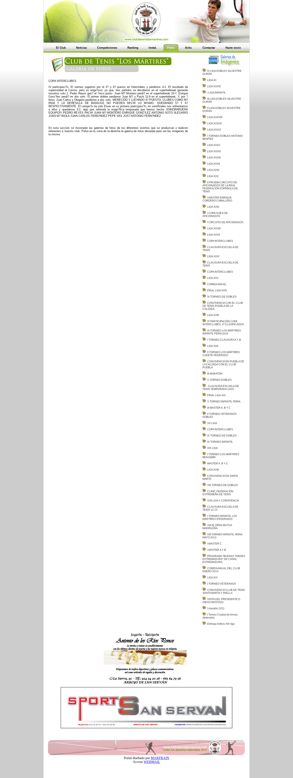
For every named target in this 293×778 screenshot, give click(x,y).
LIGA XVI (212, 577)
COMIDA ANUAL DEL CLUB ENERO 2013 (221, 570)
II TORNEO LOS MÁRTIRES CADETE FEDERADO (221, 354)
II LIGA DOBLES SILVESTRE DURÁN (221, 110)
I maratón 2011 (216, 608)
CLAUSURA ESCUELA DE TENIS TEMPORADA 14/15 (220, 388)
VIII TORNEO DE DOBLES (222, 485)
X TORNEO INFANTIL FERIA (223, 401)
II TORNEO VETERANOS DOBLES (219, 415)
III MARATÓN (214, 373)
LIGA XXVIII (214, 228)
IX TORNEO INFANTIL (220, 441)
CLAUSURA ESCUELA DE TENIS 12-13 (220, 508)
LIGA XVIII (213, 469)
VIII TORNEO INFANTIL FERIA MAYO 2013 (222, 536)
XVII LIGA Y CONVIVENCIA (223, 500)
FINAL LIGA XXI (216, 395)
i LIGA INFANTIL (216, 92)
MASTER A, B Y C (217, 463)
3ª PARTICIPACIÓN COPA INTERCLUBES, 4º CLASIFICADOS (223, 323)
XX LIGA (212, 423)
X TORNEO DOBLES (219, 379)
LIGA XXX (213, 176)
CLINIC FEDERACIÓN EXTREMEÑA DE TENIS (217, 493)
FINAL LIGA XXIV (217, 290)
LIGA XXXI (213, 170)
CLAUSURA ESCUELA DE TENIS (220, 249)
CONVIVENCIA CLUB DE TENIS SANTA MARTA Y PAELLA (223, 591)
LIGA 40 (211, 80)
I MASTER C (214, 543)
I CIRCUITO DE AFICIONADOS (225, 222)
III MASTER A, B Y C (219, 407)
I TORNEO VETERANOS (221, 583)
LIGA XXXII (213, 163)
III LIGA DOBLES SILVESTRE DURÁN (221, 100)
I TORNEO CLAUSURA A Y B (224, 339)
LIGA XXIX (213, 206)
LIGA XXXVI (214, 129)
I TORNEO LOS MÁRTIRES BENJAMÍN (220, 456)
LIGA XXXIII (214, 157)
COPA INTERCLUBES (220, 240)
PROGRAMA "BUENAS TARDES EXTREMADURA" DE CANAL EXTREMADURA (223, 559)
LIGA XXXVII (214, 123)
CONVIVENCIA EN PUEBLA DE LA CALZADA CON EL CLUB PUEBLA (223, 364)
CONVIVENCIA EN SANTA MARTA (220, 477)
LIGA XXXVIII (214, 117)
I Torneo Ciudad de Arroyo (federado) (220, 616)
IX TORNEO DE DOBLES (222, 435)
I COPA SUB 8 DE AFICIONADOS (215, 215)
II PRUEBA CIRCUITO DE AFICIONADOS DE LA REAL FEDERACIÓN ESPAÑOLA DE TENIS (220, 187)
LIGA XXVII (213, 234)
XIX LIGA (212, 448)
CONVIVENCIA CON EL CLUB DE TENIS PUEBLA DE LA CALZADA (222, 305)
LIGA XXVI (213, 256)
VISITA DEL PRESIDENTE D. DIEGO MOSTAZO (221, 601)
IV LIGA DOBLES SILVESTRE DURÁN (222, 72)
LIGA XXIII (213, 315)
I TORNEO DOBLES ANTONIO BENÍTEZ (222, 137)
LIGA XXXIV (214, 151)
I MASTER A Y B (216, 549)
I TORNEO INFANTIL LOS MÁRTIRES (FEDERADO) (219, 518)
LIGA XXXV (213, 145)
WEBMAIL (152, 762)
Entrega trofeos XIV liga (221, 623)
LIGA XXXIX (214, 86)
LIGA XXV (213, 278)
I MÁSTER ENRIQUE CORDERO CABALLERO (217, 199)
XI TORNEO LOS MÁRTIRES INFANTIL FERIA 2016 (221, 332)
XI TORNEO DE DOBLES (222, 296)
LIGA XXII (212, 346)
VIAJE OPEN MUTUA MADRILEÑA (217, 527)
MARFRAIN (160, 758)
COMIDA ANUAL (217, 284)
